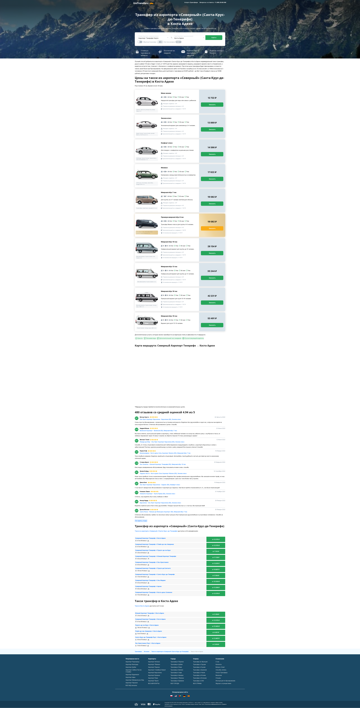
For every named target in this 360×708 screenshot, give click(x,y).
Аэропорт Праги (153, 680)
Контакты (219, 664)
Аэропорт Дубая (131, 667)
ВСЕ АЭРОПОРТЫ (153, 683)
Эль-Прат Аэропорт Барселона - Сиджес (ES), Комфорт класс (160, 484)
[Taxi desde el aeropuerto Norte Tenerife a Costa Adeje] (189, 696)
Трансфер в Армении (200, 670)
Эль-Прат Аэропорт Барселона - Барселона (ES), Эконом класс (160, 419)
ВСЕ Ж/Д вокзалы (131, 685)
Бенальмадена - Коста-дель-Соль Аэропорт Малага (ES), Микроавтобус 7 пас (165, 453)
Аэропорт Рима (153, 678)
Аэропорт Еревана (154, 675)
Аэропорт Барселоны (155, 672)
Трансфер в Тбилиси (177, 678)
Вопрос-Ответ (220, 667)
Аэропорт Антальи (154, 661)
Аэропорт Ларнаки (132, 682)
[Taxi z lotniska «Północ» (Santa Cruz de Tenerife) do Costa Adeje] (171, 696)
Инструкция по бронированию (225, 680)
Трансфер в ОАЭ (198, 680)
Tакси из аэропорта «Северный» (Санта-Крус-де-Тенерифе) (156, 531)
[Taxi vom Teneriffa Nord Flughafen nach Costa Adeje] (184, 696)
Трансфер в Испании (200, 678)
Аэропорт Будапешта (132, 674)
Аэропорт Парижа (154, 667)
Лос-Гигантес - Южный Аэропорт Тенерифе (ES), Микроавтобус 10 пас (163, 464)
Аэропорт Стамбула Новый (156, 670)
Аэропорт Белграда (132, 664)
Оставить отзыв (141, 521)
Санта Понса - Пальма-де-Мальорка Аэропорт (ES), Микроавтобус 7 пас (163, 512)
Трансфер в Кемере (177, 675)
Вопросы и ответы (207, 2)
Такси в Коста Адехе (142, 606)
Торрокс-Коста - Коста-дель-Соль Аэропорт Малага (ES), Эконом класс (163, 473)
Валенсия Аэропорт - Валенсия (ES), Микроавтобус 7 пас (158, 430)
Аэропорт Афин (130, 677)
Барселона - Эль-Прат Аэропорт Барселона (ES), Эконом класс (160, 503)
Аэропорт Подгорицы (132, 661)
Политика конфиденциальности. (213, 704)
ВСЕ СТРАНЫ (197, 683)
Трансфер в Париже (177, 661)
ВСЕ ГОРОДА (175, 683)
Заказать (212, 105)
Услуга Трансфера (191, 2)
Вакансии (219, 675)
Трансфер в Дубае (177, 664)
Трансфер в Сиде (176, 672)
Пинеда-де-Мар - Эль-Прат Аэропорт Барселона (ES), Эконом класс (162, 442)
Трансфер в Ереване (177, 680)
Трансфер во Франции (200, 661)
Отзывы (218, 678)
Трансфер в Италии (199, 675)
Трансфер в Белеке (177, 670)
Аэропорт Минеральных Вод (135, 680)
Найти (213, 38)
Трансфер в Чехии (199, 672)
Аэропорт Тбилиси (154, 664)
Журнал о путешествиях (223, 683)
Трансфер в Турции (199, 664)
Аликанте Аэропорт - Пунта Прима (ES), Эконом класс (157, 493)
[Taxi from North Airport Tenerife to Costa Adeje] (176, 696)
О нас (217, 661)
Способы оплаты (221, 670)
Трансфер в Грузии (199, 667)
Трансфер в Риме (176, 667)
